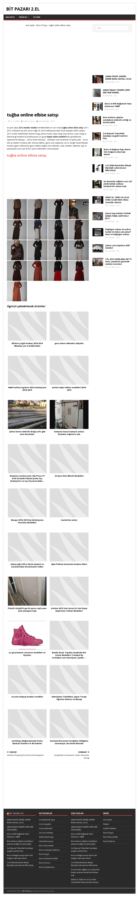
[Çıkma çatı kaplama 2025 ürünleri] (97, 250)
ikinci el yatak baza (47, 867)
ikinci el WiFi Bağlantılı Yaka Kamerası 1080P (118, 104)
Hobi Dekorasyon (46, 841)
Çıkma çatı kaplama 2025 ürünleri (117, 246)
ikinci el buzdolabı (46, 845)
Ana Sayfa (10, 17)
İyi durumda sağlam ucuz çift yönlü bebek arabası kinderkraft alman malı (118, 184)
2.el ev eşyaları (45, 824)
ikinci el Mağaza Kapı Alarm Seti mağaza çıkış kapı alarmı (117, 152)
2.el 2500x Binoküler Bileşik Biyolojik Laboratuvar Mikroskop (118, 168)
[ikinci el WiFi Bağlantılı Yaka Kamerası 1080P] (97, 109)
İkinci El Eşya (41, 25)
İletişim (36, 17)
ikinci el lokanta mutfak (48, 858)
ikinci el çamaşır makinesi (49, 850)
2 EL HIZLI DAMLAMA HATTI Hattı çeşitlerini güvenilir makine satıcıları (118, 261)
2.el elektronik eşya (47, 819)
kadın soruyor (29, 121)
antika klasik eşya (46, 837)
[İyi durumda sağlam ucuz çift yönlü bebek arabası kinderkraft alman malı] (97, 186)
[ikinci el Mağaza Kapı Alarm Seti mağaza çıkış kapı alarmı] (97, 154)
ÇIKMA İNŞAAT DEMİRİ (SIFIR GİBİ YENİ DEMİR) (116, 91)
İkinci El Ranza (109, 841)
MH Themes (26, 891)
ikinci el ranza (44, 863)
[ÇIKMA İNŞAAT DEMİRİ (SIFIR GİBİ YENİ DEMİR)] (96, 95)
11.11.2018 (15, 121)
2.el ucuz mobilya (46, 832)
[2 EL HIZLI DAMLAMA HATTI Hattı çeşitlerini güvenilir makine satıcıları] (97, 264)
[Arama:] (112, 28)
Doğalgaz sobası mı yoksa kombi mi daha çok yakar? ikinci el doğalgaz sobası (118, 231)
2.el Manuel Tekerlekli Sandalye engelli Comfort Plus (115, 136)
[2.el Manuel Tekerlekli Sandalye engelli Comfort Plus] (96, 138)
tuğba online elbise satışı (26, 155)
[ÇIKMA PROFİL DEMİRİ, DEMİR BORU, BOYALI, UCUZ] (97, 81)
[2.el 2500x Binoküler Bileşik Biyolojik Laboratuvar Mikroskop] (97, 170)
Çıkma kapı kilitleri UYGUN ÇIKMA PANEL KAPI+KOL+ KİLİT (118, 215)
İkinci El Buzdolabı (110, 837)
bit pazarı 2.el (16, 813)
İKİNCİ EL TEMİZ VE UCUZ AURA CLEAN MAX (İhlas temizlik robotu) (117, 200)
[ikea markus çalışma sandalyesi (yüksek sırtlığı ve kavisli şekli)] (96, 122)
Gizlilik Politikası (109, 828)
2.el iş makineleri (46, 828)
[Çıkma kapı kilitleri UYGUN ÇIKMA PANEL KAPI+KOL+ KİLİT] (97, 218)
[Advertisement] (48, 70)
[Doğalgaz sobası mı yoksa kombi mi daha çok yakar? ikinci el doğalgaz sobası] (97, 234)
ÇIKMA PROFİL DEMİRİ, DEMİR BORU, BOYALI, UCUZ (118, 77)
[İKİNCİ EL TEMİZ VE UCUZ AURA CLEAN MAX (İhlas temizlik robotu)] (97, 202)
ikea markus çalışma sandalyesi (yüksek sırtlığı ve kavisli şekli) (117, 119)
